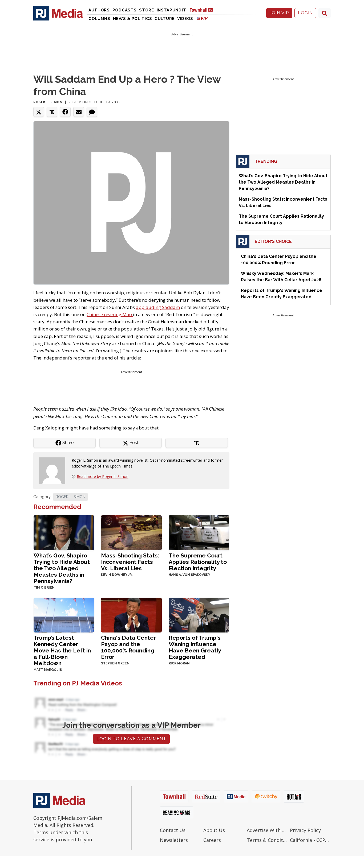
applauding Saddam (158, 307)
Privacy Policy (305, 830)
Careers (212, 840)
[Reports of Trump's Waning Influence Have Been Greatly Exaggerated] (199, 614)
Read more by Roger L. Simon (102, 476)
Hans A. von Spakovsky (189, 575)
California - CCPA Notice (310, 840)
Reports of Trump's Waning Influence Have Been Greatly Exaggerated (195, 647)
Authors (99, 10)
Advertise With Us (267, 830)
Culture (165, 18)
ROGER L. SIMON (70, 497)
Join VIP (279, 12)
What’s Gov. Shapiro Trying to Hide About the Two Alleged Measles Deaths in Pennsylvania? (62, 568)
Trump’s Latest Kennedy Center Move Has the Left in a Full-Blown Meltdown (62, 650)
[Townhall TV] (203, 9)
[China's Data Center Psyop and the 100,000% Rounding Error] (131, 614)
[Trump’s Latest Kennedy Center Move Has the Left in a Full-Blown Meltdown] (64, 614)
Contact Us (172, 830)
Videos (185, 18)
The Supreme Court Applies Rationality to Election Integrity (198, 562)
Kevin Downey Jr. (116, 575)
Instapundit (171, 10)
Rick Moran (179, 663)
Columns (99, 18)
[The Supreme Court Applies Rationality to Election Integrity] (199, 532)
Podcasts (124, 10)
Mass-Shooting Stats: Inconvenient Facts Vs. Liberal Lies (130, 562)
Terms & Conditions (267, 840)
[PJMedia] (58, 13)
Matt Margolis (48, 670)
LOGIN (305, 12)
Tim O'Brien (44, 587)
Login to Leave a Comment (131, 738)
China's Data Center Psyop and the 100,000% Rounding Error (128, 647)
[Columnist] (54, 470)
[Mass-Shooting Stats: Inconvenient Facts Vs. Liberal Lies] (131, 532)
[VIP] (202, 18)
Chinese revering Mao (110, 314)
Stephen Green (115, 663)
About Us (214, 830)
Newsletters (174, 840)
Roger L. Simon (47, 102)
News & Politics (132, 18)
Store (146, 10)
